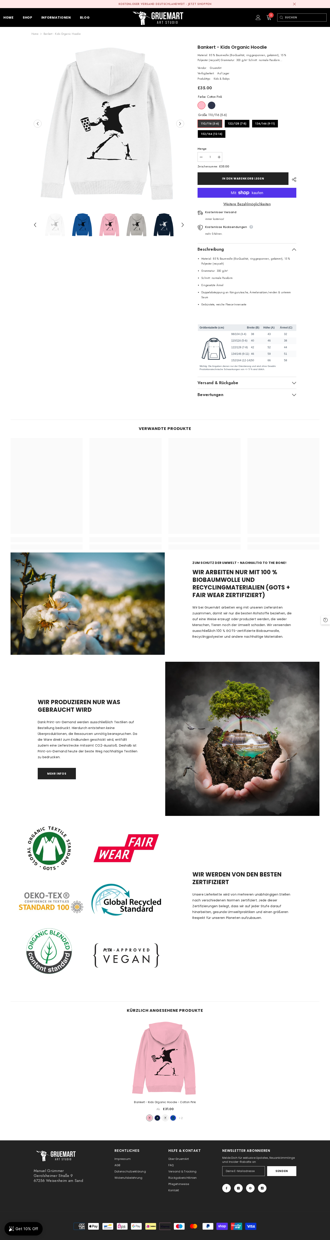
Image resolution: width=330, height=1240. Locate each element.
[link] (47, 539)
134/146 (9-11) (265, 123)
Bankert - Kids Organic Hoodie (165, 1102)
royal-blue (173, 1118)
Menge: (202, 149)
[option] (109, 124)
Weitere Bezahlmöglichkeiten (247, 204)
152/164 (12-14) (212, 133)
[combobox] (305, 17)
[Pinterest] (250, 1188)
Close (294, 4)
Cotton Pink (201, 105)
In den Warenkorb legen (243, 178)
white (165, 1118)
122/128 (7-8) (237, 123)
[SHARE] (292, 179)
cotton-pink (149, 1118)
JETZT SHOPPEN (199, 4)
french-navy (157, 1118)
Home (34, 34)
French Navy (212, 105)
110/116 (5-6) (210, 123)
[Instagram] (238, 1188)
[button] (38, 123)
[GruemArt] (242, 739)
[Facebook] (226, 1188)
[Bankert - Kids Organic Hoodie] (165, 1058)
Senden (281, 1171)
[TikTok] (262, 1188)
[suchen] (281, 17)
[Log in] (258, 17)
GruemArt (216, 68)
